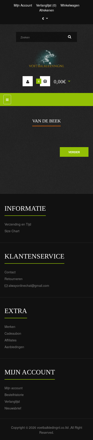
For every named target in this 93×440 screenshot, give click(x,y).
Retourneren (14, 278)
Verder (74, 152)
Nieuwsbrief (13, 408)
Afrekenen (46, 10)
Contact (10, 272)
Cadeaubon (13, 333)
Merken (10, 326)
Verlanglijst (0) (46, 5)
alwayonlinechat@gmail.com (29, 285)
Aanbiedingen (14, 347)
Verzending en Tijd (18, 224)
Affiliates (10, 340)
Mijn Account (23, 5)
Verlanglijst (12, 401)
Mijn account (14, 388)
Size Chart (12, 231)
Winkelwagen (69, 5)
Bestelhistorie (14, 394)
